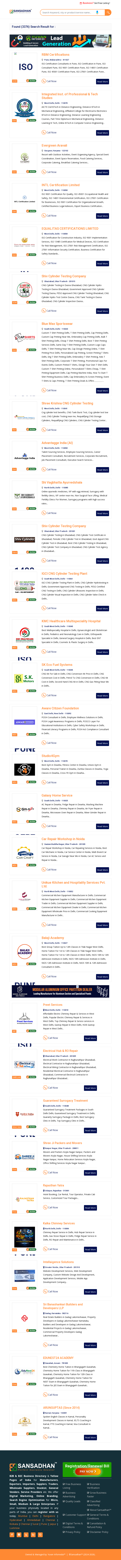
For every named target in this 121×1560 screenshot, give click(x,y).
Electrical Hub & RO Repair (60, 1051)
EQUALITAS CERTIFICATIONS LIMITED (70, 228)
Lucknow (14, 1528)
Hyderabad (16, 1520)
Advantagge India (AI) (57, 443)
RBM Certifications (56, 54)
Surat (35, 1524)
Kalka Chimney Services (59, 1223)
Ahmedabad (33, 1520)
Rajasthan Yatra (53, 1185)
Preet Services (52, 1005)
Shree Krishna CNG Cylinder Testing (67, 403)
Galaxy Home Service (57, 795)
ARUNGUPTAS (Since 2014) (61, 1407)
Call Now (51, 81)
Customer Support (75, 1514)
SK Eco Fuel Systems (57, 665)
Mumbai (22, 1516)
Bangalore (49, 1516)
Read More (102, 81)
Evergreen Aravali (54, 145)
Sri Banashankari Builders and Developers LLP (63, 1306)
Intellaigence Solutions (58, 1262)
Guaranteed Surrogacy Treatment (65, 1100)
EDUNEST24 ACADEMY (58, 1358)
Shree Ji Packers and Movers (62, 1143)
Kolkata (14, 1524)
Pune (44, 1524)
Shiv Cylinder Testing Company (64, 276)
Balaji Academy (53, 938)
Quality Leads (72, 1501)
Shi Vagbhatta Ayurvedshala (62, 482)
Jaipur (53, 1524)
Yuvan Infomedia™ (56, 1554)
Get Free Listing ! (96, 3)
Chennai (50, 1520)
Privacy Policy (72, 1532)
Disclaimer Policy (98, 1532)
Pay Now (87, 1471)
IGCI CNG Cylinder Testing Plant (64, 573)
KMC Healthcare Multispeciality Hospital (71, 621)
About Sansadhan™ (100, 1510)
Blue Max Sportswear (57, 324)
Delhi (35, 1516)
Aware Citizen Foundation (60, 708)
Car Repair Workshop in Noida (63, 839)
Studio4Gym (50, 756)
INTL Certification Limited (61, 185)
